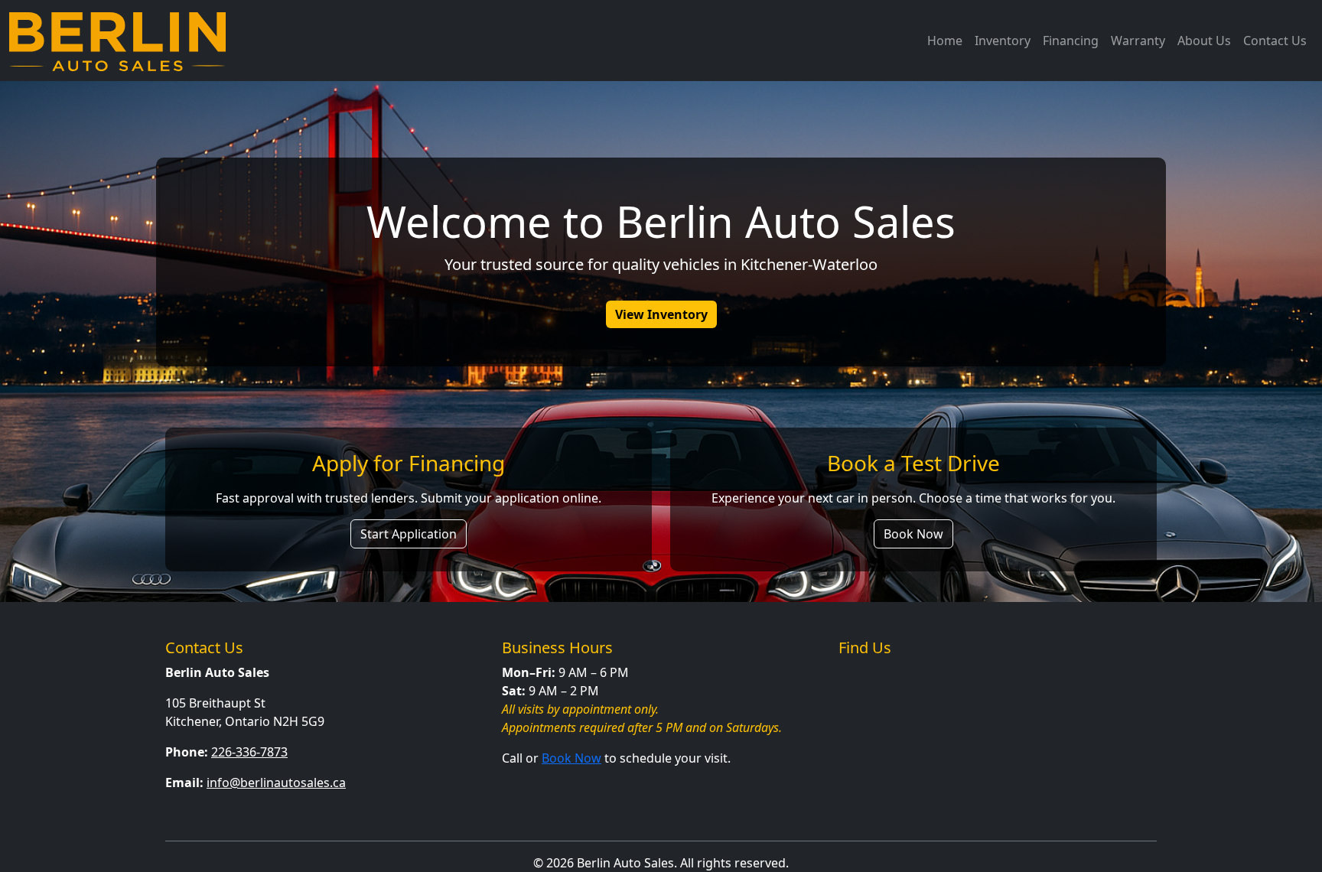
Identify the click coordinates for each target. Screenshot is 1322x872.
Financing (1071, 40)
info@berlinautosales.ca (276, 782)
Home (944, 40)
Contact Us (1275, 40)
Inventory (1003, 40)
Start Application (408, 533)
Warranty (1138, 40)
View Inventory (661, 314)
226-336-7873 (249, 751)
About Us (1204, 40)
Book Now (913, 533)
